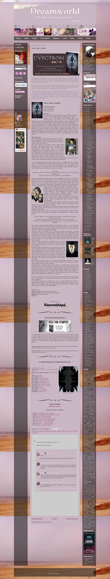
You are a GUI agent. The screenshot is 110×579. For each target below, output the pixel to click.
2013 (86, 134)
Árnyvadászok (92, 522)
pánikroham (86, 474)
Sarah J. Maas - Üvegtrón (90, 199)
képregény (86, 443)
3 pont (86, 278)
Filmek (26, 38)
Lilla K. (42, 453)
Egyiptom (86, 372)
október (88, 140)
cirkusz (92, 398)
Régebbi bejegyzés (72, 519)
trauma (90, 499)
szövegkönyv (86, 496)
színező (93, 494)
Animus (86, 298)
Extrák (88, 38)
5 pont (37, 431)
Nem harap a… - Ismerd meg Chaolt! (44, 423)
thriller (85, 499)
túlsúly (85, 508)
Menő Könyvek (88, 341)
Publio (86, 348)
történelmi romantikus (87, 506)
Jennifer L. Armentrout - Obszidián (89, 207)
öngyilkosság (86, 527)
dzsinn (85, 405)
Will (92, 382)
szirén (91, 492)
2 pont (86, 273)
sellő (89, 487)
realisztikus (86, 475)
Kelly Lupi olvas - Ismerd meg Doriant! (45, 422)
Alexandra (87, 296)
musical (86, 462)
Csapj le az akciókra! (89, 196)
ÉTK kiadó (87, 365)
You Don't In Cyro (43, 390)
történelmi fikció (88, 502)
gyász (91, 424)
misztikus (89, 459)
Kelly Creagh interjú (89, 152)
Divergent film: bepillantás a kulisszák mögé (90, 167)
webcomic (91, 520)
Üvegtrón (75, 431)
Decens (86, 311)
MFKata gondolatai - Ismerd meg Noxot (45, 413)
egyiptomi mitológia (88, 406)
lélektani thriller (87, 449)
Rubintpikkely (44, 463)
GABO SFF (87, 320)
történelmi (86, 501)
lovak (89, 447)
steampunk (92, 490)
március (89, 223)
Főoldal (18, 38)
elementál (91, 408)
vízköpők (85, 520)
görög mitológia (88, 426)
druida (91, 404)
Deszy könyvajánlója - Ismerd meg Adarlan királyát (47, 414)
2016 (86, 128)
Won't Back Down (45, 384)
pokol (85, 472)
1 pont (86, 271)
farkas (90, 416)
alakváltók (86, 383)
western (85, 521)
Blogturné (56, 38)
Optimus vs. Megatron (45, 385)
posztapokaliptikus (88, 473)
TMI (87, 382)
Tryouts (42, 377)
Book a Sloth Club (89, 302)
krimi (94, 441)
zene (91, 521)
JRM (84, 375)
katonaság (86, 439)
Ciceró (86, 307)
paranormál (92, 469)
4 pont (86, 284)
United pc (87, 360)
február (88, 225)
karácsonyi (86, 438)
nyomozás (86, 468)
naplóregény (89, 465)
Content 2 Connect (89, 308)
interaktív (91, 435)
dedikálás (86, 402)
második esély (86, 464)
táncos (87, 500)
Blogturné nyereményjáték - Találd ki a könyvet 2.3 (90, 179)
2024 (86, 111)
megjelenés (90, 452)
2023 (86, 113)
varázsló (85, 515)
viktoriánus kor (87, 516)
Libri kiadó (87, 336)
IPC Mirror (87, 326)
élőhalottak (86, 526)
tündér (70, 431)
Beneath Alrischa (43, 381)
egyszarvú (85, 408)
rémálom (85, 485)
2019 (86, 122)
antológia (91, 386)
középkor (59, 431)
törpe (92, 500)
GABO (86, 318)
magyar (91, 451)
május (88, 219)
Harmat (86, 324)
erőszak (88, 412)
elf (84, 409)
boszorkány (89, 393)
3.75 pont (87, 282)
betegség (87, 392)
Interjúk (34, 38)
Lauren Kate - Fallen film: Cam (89, 162)
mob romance (87, 460)
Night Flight (39, 375)
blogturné (41, 431)
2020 (86, 120)
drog (87, 404)
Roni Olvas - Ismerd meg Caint (43, 417)
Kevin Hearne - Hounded (89, 144)
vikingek (91, 515)
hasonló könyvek (87, 428)
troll (94, 499)
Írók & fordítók (45, 38)
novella (91, 467)
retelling (92, 477)
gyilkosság (86, 424)
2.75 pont (87, 276)
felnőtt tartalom (87, 419)
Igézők (92, 373)
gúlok (85, 427)
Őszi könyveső (89, 210)
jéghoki (91, 436)
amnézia (90, 385)
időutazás (86, 432)
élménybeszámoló (88, 525)
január (88, 227)
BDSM (85, 371)
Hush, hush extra (90, 204)
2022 (86, 115)
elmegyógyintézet (90, 409)
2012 (86, 230)
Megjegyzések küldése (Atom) (45, 522)
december (89, 136)
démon (90, 405)
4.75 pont (87, 287)
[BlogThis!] (55, 429)
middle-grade (91, 458)
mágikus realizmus (88, 463)
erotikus (92, 410)
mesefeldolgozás (91, 456)
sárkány (93, 496)
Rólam (72, 38)
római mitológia (92, 485)
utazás (87, 513)
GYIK (64, 38)
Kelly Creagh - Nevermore (89, 170)
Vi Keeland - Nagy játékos (93, 262)
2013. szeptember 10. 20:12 (54, 463)
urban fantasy (90, 512)
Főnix (86, 317)
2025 (86, 109)
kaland (85, 437)
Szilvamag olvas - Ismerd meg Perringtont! (46, 419)
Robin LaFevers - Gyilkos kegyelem (90, 174)
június (88, 217)
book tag (93, 392)
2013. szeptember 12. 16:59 (54, 482)
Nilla (86, 563)
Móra (86, 345)
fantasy (46, 431)
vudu (94, 516)
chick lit (87, 398)
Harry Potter (86, 373)
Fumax (86, 315)
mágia (91, 462)
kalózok (91, 437)
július (88, 215)
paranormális (89, 470)
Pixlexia (39, 440)
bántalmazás (86, 396)
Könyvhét (91, 377)
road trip (89, 478)
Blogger (61, 573)
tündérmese (86, 511)
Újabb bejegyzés (37, 519)
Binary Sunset (42, 391)
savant (86, 486)
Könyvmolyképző (52, 431)
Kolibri (86, 329)
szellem (87, 491)
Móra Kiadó (87, 346)
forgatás (90, 420)
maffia (86, 451)
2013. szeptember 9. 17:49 (47, 440)
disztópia (92, 402)
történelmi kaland (88, 504)
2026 (86, 107)
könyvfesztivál (87, 444)
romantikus (88, 482)
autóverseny (86, 391)
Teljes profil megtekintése (18, 125)
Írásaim (80, 38)
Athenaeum (87, 300)
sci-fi (91, 486)
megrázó (85, 453)
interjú (85, 436)
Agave (86, 295)
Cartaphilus (87, 305)
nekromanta (86, 467)
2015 (86, 130)
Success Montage (43, 378)
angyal (85, 386)
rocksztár (86, 480)
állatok (89, 523)
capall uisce (92, 397)
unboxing (93, 511)
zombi (85, 522)
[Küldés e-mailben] (53, 429)
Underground (88, 358)
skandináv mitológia (90, 489)
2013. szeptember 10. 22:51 (53, 473)
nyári (92, 468)
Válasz (38, 447)
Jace (89, 375)
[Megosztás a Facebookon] (58, 429)
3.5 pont (87, 280)
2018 (86, 124)
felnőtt (91, 417)
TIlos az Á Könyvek (89, 352)
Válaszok (40, 450)
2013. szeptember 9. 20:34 (53, 453)
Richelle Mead (91, 381)
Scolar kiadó (88, 350)
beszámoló (92, 391)
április (88, 221)
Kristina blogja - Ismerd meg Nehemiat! (45, 420)
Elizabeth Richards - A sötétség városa (89, 157)
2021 (86, 117)
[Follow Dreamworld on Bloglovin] (21, 86)
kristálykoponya (89, 442)
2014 (86, 132)
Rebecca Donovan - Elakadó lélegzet (90, 148)
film (94, 419)
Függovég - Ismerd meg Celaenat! (44, 425)
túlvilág (91, 508)
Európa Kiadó (88, 313)
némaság (85, 469)
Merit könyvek (88, 343)
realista (91, 474)
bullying (91, 395)
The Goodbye (42, 388)
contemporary (86, 400)
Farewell (41, 387)
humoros (86, 431)
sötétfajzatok (89, 497)
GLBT (92, 372)
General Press (88, 322)
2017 (86, 126)
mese (93, 455)
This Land (41, 368)
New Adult (89, 379)
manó (85, 452)
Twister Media (88, 355)
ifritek (89, 433)
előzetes (85, 410)
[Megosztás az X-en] (56, 429)
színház (89, 495)
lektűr (91, 446)
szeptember (89, 142)
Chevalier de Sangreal (44, 379)
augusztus (89, 213)
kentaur (89, 441)
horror (91, 429)
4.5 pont (87, 285)
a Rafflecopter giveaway (54, 406)
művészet (93, 464)
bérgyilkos (86, 397)
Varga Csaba (35, 432)
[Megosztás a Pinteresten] (59, 429)
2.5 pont (87, 275)
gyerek (89, 423)
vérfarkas (93, 517)
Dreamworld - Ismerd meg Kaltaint (44, 416)
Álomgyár (87, 364)
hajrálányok (91, 427)
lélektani (91, 448)
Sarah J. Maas (65, 431)
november (89, 138)
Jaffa (86, 327)
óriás (92, 526)
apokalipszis (86, 387)
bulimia (85, 395)
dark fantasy (90, 401)
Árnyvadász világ (89, 561)
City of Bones (91, 371)
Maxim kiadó (88, 339)
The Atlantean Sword (45, 382)
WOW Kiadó (88, 362)
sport (86, 490)
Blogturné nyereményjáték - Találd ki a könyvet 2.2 (90, 185)
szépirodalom (87, 494)
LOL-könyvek (88, 334)
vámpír (86, 517)
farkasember (86, 417)
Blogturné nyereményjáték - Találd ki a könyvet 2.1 (90, 191)
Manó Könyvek (88, 337)
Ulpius (86, 357)
